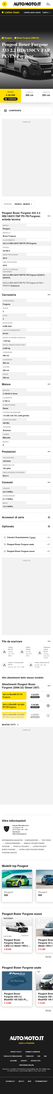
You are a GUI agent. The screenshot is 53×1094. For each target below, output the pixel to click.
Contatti (24, 1061)
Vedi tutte (48, 956)
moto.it (21, 1081)
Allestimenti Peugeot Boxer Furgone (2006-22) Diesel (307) (20, 685)
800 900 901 (16, 831)
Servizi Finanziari (12, 843)
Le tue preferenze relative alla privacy (17, 1092)
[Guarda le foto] (26, 60)
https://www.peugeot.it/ (19, 833)
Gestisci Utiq (35, 1061)
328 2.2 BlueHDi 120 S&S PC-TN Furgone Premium (13, 715)
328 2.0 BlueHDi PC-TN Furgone (12, 695)
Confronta (12, 99)
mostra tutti (9, 724)
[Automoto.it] (27, 4)
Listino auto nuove (32, 12)
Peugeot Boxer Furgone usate (20, 544)
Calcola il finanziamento (18, 537)
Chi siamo (13, 1061)
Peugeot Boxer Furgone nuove (21, 551)
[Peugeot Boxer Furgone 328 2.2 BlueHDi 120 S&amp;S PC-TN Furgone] (48, 705)
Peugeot (8, 38)
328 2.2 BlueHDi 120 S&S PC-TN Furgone (13, 705)
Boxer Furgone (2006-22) (28, 38)
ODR (38, 1056)
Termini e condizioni (32, 1052)
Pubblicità (29, 1056)
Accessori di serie (13, 517)
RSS (45, 1056)
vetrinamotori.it (41, 1081)
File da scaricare (12, 641)
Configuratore (31, 840)
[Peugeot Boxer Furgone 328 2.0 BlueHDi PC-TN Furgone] (48, 695)
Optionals (8, 526)
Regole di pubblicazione (13, 1056)
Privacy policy (16, 1052)
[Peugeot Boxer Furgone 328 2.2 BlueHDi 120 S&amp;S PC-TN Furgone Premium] (48, 715)
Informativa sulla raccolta (11, 1089)
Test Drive (46, 840)
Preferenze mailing (26, 1065)
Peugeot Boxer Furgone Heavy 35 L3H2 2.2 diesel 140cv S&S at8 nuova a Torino (17, 944)
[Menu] (48, 4)
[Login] (4, 4)
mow (29, 1081)
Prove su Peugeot (21, 846)
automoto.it (10, 1081)
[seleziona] (15, 285)
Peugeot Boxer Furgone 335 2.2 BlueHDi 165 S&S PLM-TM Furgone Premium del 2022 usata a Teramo (16, 1001)
